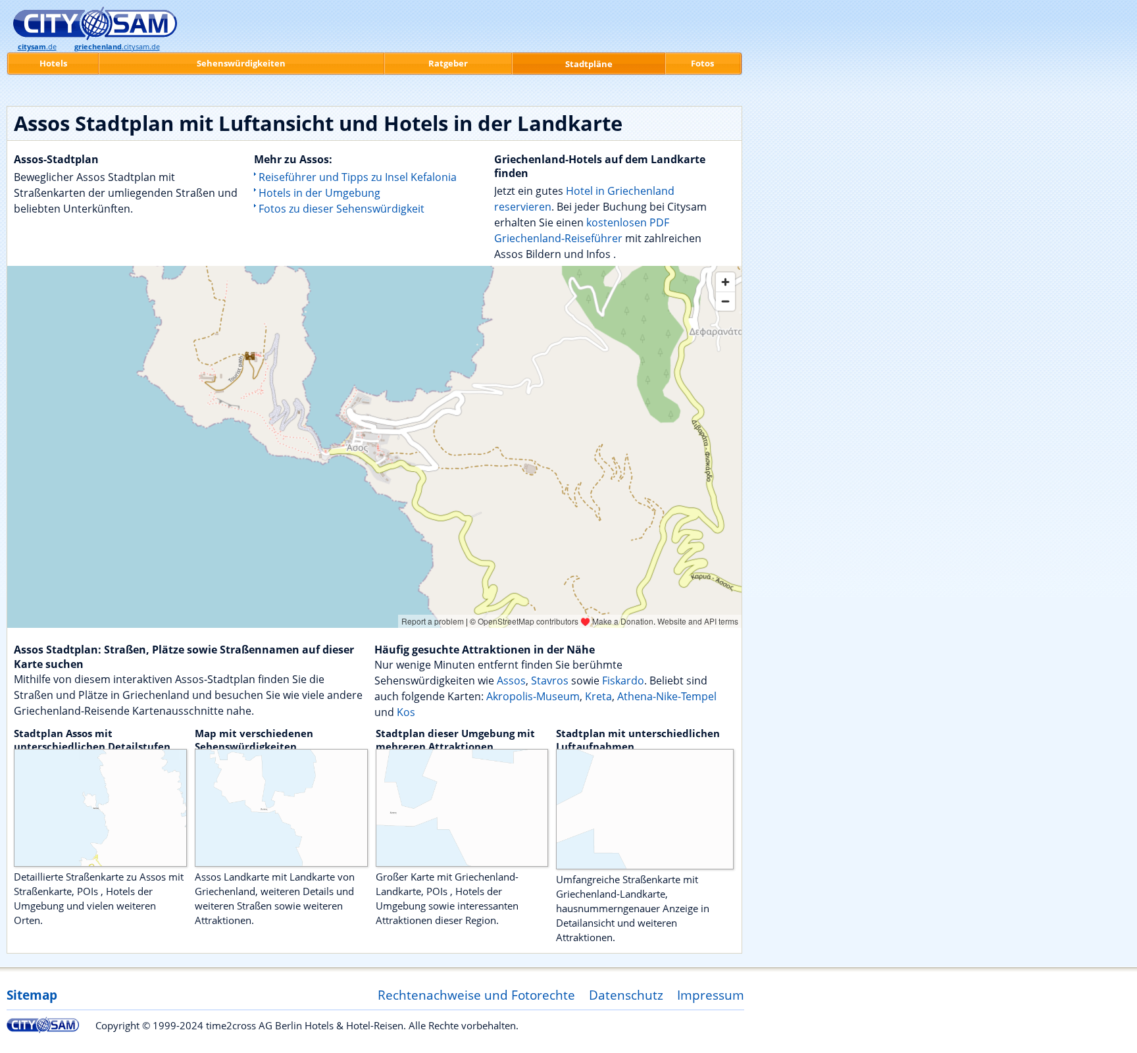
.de (37, 46)
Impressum (710, 995)
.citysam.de (117, 46)
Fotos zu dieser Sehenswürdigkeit (341, 208)
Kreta (598, 696)
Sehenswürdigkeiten (241, 63)
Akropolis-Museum (533, 696)
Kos (406, 712)
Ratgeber (448, 63)
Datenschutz (626, 995)
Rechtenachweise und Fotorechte (476, 995)
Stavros (549, 680)
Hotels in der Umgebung (319, 193)
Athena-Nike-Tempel (667, 696)
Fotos (702, 63)
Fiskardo (623, 680)
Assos (511, 680)
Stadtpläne (589, 64)
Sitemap (32, 995)
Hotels (53, 63)
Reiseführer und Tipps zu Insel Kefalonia (358, 177)
